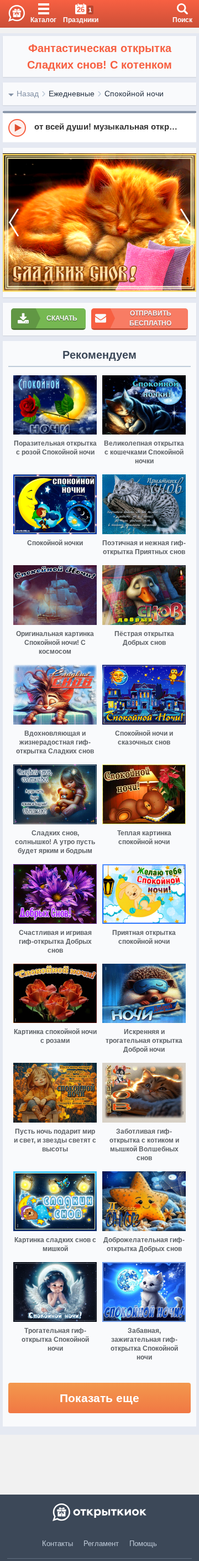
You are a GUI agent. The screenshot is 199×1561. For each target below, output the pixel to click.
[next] (185, 222)
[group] (99, 127)
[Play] (17, 128)
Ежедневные (72, 93)
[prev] (14, 222)
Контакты (57, 1543)
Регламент (101, 1543)
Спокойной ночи (134, 93)
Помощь (143, 1543)
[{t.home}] (99, 1512)
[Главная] (12, 14)
